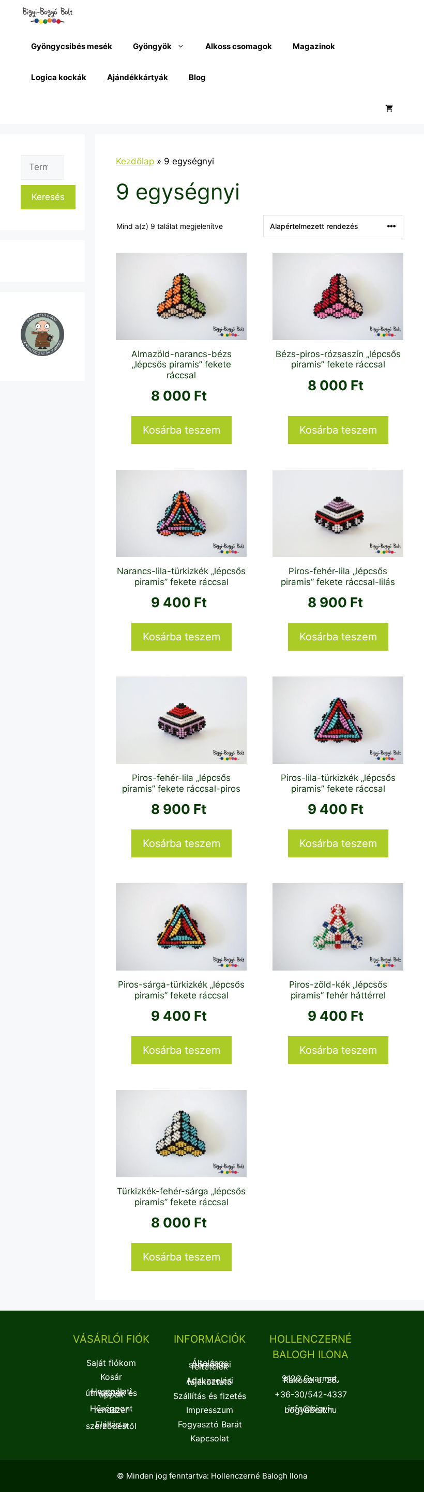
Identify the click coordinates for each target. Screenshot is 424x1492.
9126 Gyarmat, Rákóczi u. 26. (310, 1379)
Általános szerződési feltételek (210, 1364)
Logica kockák (58, 77)
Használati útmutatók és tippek (111, 1392)
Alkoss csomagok (238, 46)
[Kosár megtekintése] (389, 108)
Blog (197, 77)
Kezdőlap (135, 161)
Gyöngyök (152, 46)
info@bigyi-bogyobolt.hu (310, 1409)
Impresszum (209, 1410)
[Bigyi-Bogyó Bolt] (47, 15)
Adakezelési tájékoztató (209, 1381)
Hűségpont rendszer (111, 1409)
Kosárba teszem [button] (181, 430)
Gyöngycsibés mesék (71, 46)
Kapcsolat (209, 1438)
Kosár (111, 1377)
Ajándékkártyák (137, 77)
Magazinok (314, 46)
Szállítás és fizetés (209, 1396)
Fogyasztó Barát (210, 1424)
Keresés (48, 197)
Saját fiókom (111, 1363)
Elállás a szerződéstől (111, 1425)
